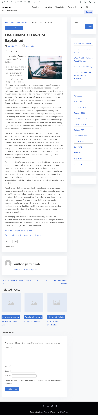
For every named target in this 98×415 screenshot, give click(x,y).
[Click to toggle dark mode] (87, 7)
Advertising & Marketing (19, 22)
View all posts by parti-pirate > (26, 269)
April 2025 (78, 96)
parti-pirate (30, 46)
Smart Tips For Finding (83, 67)
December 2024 (80, 119)
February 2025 (80, 107)
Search (77, 23)
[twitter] (90, 1)
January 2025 (79, 113)
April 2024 (78, 164)
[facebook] (81, 1)
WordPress (64, 412)
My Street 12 (8, 2)
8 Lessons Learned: (32, 322)
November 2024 (80, 124)
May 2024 (78, 158)
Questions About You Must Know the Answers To (82, 75)
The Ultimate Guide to (83, 43)
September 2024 (80, 136)
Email (7, 371)
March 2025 (78, 102)
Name (8, 366)
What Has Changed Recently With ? (19, 230)
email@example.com (37, 2)
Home (7, 22)
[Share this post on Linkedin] (16, 51)
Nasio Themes (44, 412)
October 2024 (79, 130)
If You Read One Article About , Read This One (23, 235)
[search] (81, 7)
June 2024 (78, 153)
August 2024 (79, 141)
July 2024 (78, 147)
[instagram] (85, 1)
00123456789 (21, 2)
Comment (9, 348)
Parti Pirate (6, 7)
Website (8, 376)
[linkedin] (94, 1)
